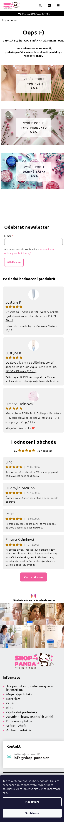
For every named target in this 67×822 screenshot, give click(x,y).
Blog (9, 707)
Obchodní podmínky (21, 712)
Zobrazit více (33, 577)
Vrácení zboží (16, 725)
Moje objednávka (19, 694)
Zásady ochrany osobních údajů (29, 716)
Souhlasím (32, 813)
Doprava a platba (19, 721)
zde (5, 793)
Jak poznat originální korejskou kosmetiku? (29, 687)
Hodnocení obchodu (33, 442)
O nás (10, 703)
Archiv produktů (18, 730)
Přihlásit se (14, 262)
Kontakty (13, 698)
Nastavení (32, 801)
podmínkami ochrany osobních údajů (29, 251)
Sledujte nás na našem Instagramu (34, 600)
